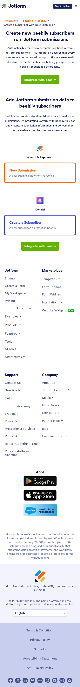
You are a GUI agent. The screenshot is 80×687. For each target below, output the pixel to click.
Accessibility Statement (40, 658)
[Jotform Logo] (14, 6)
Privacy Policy (40, 640)
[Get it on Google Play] (40, 481)
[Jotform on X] (18, 680)
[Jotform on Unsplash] (69, 680)
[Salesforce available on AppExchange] (40, 510)
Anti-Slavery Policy (40, 668)
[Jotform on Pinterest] (47, 680)
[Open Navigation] (76, 6)
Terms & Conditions (40, 630)
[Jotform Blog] (40, 680)
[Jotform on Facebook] (10, 680)
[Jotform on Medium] (32, 680)
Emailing (28, 20)
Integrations (11, 20)
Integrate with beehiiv (40, 80)
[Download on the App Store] (40, 495)
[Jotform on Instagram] (62, 680)
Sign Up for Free (63, 6)
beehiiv (41, 20)
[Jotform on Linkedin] (25, 680)
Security (40, 649)
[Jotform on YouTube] (54, 680)
